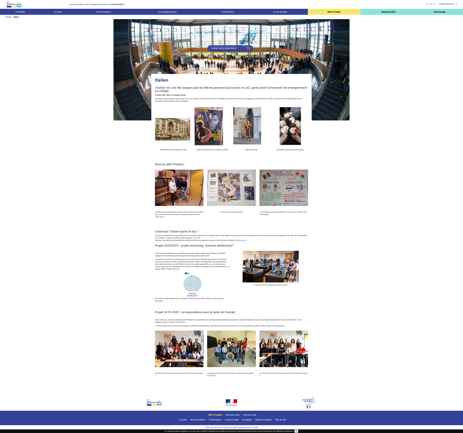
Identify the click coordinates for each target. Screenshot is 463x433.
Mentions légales (263, 419)
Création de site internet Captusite (218, 428)
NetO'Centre (334, 12)
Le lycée (183, 419)
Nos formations (197, 419)
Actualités (20, 12)
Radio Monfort (446, 4)
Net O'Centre (215, 415)
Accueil (8, 17)
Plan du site (280, 419)
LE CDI (429, 4)
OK (296, 431)
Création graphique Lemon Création (245, 428)
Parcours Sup (249, 415)
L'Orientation (215, 419)
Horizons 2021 (388, 12)
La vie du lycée (232, 419)
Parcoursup (440, 12)
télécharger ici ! (241, 240)
